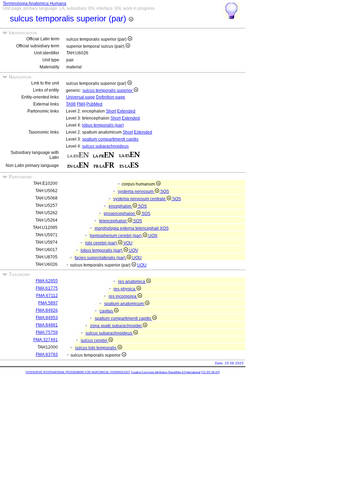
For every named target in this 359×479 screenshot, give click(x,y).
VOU (128, 243)
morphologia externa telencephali (127, 228)
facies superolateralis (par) (101, 257)
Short (111, 111)
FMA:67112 (47, 295)
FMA (81, 104)
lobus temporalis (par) (103, 125)
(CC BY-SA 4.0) (210, 372)
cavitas (107, 311)
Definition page (110, 97)
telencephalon (113, 220)
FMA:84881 (47, 325)
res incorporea (123, 296)
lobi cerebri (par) (101, 243)
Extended (126, 111)
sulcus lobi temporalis (96, 347)
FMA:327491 (45, 339)
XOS (164, 228)
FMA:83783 (47, 354)
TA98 (71, 104)
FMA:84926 (47, 310)
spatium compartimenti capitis (110, 139)
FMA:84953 (47, 317)
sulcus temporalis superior (108, 90)
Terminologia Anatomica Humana (34, 3)
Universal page (80, 97)
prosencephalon (120, 213)
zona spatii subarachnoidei (116, 325)
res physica (125, 288)
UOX (152, 235)
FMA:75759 (47, 332)
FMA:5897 (48, 303)
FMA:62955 (47, 280)
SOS (164, 191)
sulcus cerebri (94, 340)
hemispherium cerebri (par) (116, 235)
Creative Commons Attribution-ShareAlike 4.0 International (165, 372)
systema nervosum (136, 191)
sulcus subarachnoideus (105, 146)
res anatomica (132, 281)
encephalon (121, 206)
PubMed (94, 104)
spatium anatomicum (124, 303)
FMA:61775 (47, 288)
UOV (133, 250)
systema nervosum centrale (140, 198)
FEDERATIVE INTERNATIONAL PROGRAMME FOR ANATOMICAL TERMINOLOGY (78, 372)
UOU (137, 257)
